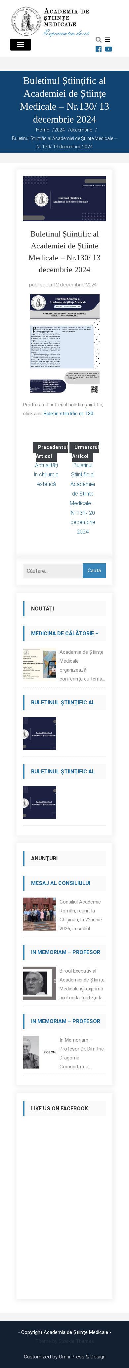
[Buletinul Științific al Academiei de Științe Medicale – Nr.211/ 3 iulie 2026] (39, 804)
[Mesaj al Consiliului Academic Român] (39, 916)
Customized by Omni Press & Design (65, 1357)
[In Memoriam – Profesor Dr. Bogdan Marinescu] (39, 985)
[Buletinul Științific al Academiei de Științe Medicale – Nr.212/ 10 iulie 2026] (39, 735)
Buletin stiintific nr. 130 (68, 414)
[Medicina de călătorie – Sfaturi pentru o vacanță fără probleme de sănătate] (39, 666)
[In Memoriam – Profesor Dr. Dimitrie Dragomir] (39, 1054)
